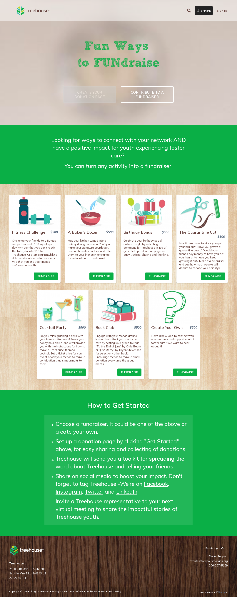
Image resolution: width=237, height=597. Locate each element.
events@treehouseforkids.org (209, 561)
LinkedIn (126, 491)
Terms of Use (76, 591)
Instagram (69, 491)
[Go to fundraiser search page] (189, 11)
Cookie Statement (95, 591)
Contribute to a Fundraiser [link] (147, 94)
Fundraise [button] (45, 276)
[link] (33, 10)
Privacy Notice (59, 591)
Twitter (94, 491)
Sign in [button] (222, 10)
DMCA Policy (114, 591)
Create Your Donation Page (89, 94)
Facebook (156, 483)
